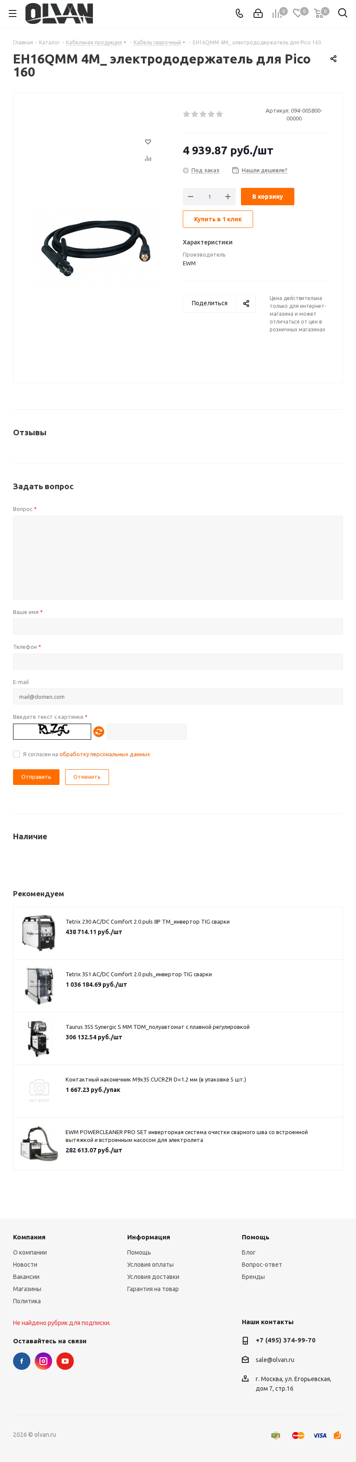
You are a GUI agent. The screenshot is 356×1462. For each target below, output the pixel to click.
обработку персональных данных (104, 754)
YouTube (65, 1361)
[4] (212, 114)
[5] (220, 114)
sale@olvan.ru (275, 1359)
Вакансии (26, 1276)
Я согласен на (86, 754)
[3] (203, 114)
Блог (249, 1252)
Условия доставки (153, 1276)
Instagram (43, 1361)
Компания (29, 1237)
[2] (195, 114)
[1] (187, 114)
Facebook (21, 1361)
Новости (25, 1264)
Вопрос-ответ (262, 1264)
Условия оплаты (150, 1264)
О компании (30, 1252)
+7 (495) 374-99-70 (286, 1340)
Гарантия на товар (153, 1288)
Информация (148, 1237)
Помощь (139, 1252)
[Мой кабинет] (258, 13)
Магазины (27, 1288)
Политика (27, 1301)
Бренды (253, 1276)
